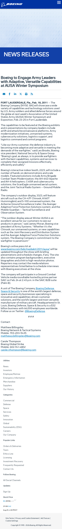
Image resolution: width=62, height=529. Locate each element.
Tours (5, 450)
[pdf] (37, 94)
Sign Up (6, 491)
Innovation (8, 419)
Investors (7, 370)
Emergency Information (14, 378)
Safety (6, 416)
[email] (4, 94)
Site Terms (10, 518)
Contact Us (8, 469)
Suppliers (7, 385)
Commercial (8, 400)
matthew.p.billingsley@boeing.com (20, 335)
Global (6, 423)
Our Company (9, 435)
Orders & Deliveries (12, 446)
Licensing (7, 457)
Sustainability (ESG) (12, 427)
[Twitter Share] (20, 94)
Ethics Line (8, 454)
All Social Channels (12, 480)
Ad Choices (45, 518)
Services (7, 412)
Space (6, 408)
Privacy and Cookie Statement (27, 518)
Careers (6, 431)
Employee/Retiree (11, 374)
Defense (7, 404)
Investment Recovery (13, 461)
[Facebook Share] (9, 94)
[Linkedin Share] (15, 94)
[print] (26, 94)
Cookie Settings (12, 521)
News (5, 366)
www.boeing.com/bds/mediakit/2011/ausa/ (25, 249)
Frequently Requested (13, 465)
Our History (8, 389)
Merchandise (9, 382)
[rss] (31, 94)
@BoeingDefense (35, 311)
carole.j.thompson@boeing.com (18, 349)
